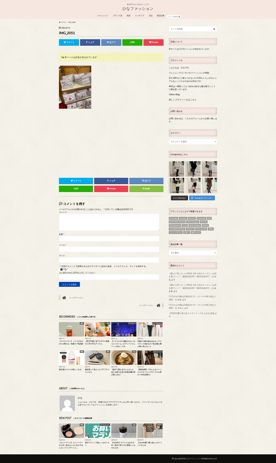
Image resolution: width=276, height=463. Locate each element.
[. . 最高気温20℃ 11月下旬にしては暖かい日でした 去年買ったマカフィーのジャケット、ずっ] (193, 169)
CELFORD (173, 218)
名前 (61, 234)
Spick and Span (194, 225)
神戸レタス (195, 232)
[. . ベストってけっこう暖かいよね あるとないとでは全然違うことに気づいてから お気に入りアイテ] (176, 185)
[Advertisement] (111, 150)
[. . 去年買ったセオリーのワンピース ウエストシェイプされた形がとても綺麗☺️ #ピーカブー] (209, 169)
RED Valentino (175, 225)
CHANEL (183, 218)
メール (62, 245)
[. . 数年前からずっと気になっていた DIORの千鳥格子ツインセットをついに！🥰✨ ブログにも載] (193, 185)
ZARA (211, 229)
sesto (185, 225)
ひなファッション (138, 8)
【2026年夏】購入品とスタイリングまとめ (188, 313)
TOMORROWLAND (177, 229)
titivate (205, 225)
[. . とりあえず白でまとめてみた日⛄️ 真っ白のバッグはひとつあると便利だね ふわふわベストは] (176, 169)
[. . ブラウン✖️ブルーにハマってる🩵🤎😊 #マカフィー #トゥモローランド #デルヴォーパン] (209, 185)
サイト (62, 255)
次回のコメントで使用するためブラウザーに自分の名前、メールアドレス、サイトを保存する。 (104, 266)
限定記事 (160, 15)
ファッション (102, 15)
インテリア (139, 15)
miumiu (204, 222)
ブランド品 (117, 15)
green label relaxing (177, 222)
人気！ (186, 232)
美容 (128, 15)
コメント (63, 212)
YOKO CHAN (201, 229)
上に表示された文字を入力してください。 (78, 273)
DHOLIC (192, 218)
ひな (80, 397)
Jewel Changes (192, 222)
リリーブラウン (176, 232)
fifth (209, 218)
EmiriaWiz (201, 218)
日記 (151, 15)
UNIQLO (190, 229)
